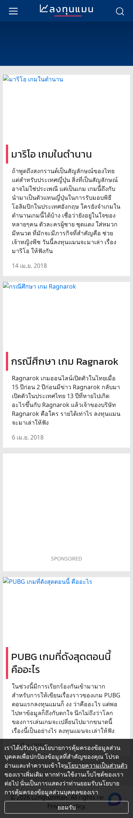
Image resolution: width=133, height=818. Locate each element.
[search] (119, 10)
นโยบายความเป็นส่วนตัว (95, 765)
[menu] (13, 10)
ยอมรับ (67, 807)
